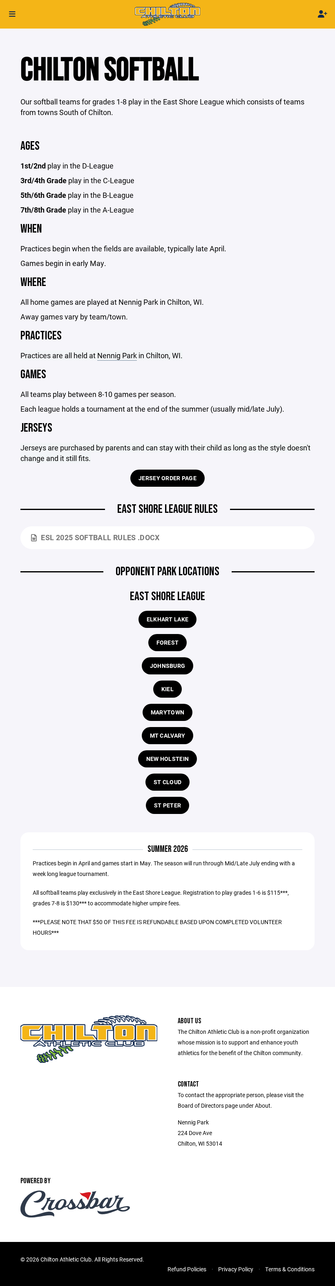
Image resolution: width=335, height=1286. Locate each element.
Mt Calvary (167, 735)
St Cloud (167, 782)
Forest (167, 642)
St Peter (167, 805)
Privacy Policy (235, 1269)
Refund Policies (187, 1269)
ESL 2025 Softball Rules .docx (100, 537)
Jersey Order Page (167, 478)
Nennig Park (117, 355)
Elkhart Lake (167, 619)
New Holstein (167, 759)
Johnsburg (167, 666)
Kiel (167, 689)
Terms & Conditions (290, 1269)
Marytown (167, 712)
